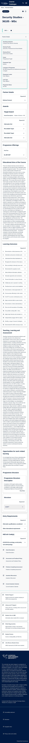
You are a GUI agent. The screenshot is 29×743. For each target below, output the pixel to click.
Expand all (23, 96)
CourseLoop (25, 741)
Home (2, 7)
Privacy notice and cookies (10, 733)
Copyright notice (8, 726)
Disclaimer (7, 719)
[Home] (4, 3)
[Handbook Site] (10, 657)
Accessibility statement (10, 712)
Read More (22, 491)
